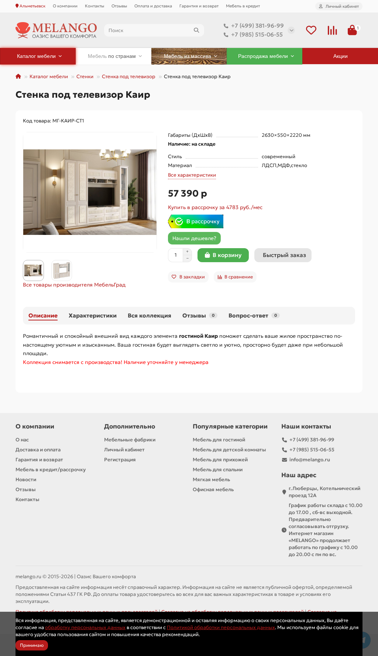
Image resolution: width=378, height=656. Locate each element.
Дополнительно (129, 426)
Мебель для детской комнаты (229, 450)
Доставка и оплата (38, 450)
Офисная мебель (213, 489)
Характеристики (93, 315)
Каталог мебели (49, 76)
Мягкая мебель (211, 479)
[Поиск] (196, 30)
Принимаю (32, 645)
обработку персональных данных (85, 627)
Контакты (94, 5)
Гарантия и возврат (199, 5)
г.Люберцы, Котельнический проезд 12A (324, 492)
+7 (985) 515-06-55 (257, 34)
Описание (43, 315)
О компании (65, 5)
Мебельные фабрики (129, 440)
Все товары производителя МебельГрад (74, 284)
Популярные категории (230, 426)
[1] (352, 30)
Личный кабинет (124, 450)
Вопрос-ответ (252, 315)
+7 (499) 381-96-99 (257, 25)
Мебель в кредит (243, 5)
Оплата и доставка (153, 5)
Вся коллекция (149, 315)
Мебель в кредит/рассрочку (51, 469)
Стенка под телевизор (128, 76)
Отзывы (119, 5)
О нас (22, 440)
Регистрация (120, 460)
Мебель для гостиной (219, 440)
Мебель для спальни (218, 469)
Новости (26, 479)
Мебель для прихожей (220, 460)
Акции (340, 56)
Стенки (84, 76)
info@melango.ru (309, 460)
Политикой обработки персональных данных (221, 627)
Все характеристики (192, 175)
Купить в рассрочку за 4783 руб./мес (215, 207)
